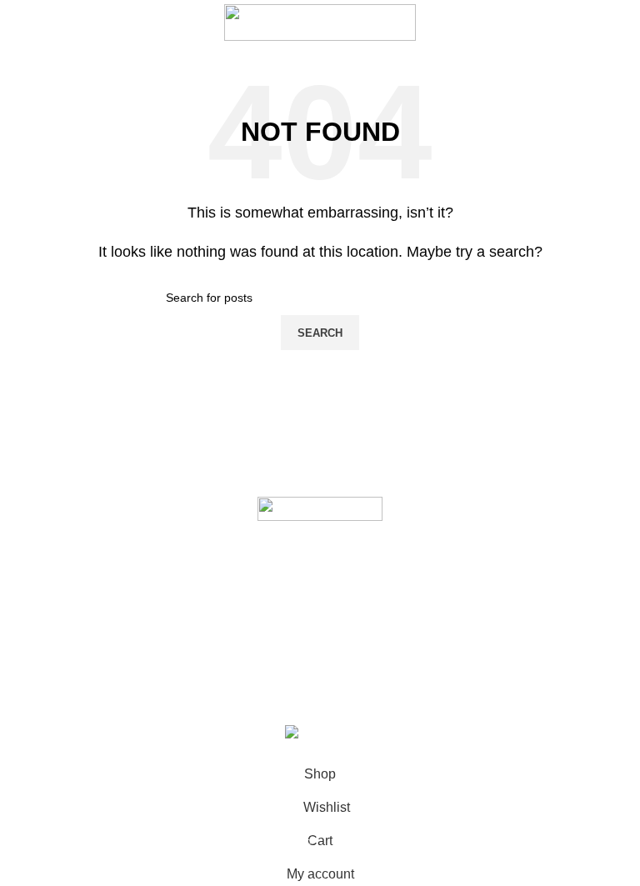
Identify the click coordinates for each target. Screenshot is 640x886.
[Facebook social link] (272, 654)
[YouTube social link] (335, 654)
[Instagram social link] (304, 654)
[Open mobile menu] (19, 22)
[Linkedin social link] (367, 654)
